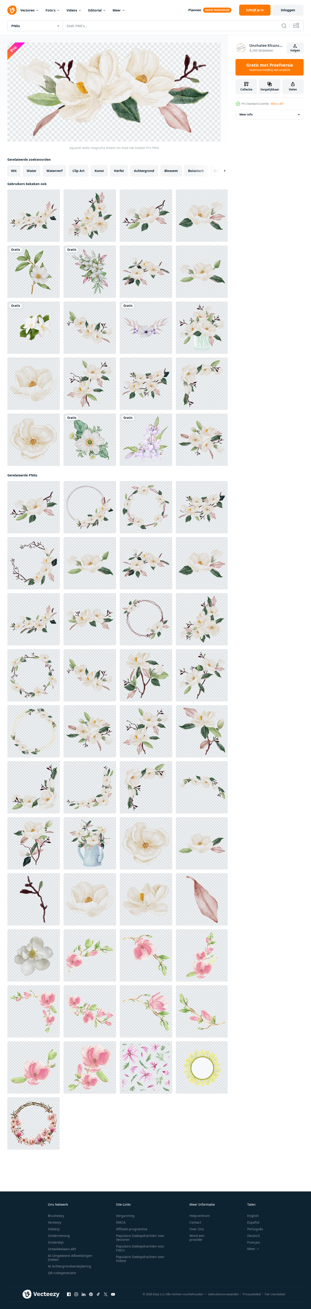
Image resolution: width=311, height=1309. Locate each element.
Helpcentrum (199, 1215)
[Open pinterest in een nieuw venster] (91, 1294)
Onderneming (59, 1235)
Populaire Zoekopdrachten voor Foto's (140, 1248)
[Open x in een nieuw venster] (106, 1294)
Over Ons (196, 1229)
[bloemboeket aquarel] (146, 327)
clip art (78, 171)
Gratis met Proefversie (269, 67)
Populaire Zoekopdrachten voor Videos (140, 1259)
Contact (195, 1222)
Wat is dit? (277, 104)
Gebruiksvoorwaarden (223, 1294)
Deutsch (253, 1235)
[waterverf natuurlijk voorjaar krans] (33, 1123)
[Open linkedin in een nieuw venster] (83, 1294)
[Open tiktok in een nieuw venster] (98, 1294)
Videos (72, 10)
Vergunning (125, 1215)
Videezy (54, 1229)
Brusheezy (56, 1215)
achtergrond (144, 171)
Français (253, 1242)
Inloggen (288, 10)
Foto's (50, 10)
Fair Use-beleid (275, 1294)
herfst (119, 171)
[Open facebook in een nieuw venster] (69, 1294)
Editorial (95, 10)
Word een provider (196, 1237)
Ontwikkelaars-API (62, 1249)
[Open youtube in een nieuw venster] (113, 1294)
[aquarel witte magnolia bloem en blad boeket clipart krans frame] (90, 507)
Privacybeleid (252, 1294)
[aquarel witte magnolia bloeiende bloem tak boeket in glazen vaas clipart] (202, 327)
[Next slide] (220, 170)
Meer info (246, 114)
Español (253, 1222)
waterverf (54, 171)
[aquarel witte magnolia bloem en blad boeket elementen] (33, 384)
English (253, 1215)
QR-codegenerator (62, 1273)
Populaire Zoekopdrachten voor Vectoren (140, 1237)
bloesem (171, 171)
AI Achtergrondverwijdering (69, 1266)
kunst (99, 171)
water (31, 171)
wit (14, 171)
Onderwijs (56, 1242)
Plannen (194, 10)
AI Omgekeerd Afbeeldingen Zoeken (70, 1257)
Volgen (295, 50)
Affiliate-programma (131, 1229)
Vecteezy (54, 1222)
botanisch (196, 171)
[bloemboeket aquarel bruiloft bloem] (90, 271)
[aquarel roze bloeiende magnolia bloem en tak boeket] (90, 955)
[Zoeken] (284, 25)
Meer (117, 10)
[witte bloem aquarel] (33, 271)
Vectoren (27, 10)
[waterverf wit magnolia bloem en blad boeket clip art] (90, 327)
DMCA (120, 1222)
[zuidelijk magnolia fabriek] (33, 955)
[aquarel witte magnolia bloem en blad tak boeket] (33, 215)
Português (255, 1229)
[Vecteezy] (12, 10)
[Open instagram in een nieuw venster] (76, 1294)
